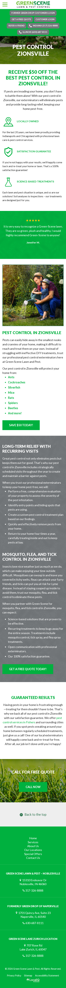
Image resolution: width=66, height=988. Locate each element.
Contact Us (33, 858)
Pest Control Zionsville (33, 50)
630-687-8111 (34, 923)
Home (33, 838)
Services (33, 842)
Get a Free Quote (21, 19)
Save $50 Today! (21, 425)
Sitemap (28, 975)
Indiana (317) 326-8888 (45, 25)
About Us (33, 846)
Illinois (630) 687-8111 (35, 32)
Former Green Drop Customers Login (33, 13)
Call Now (33, 787)
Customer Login (45, 19)
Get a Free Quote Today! (27, 669)
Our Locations (33, 850)
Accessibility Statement (47, 975)
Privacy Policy (14, 975)
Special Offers (33, 854)
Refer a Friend (16, 25)
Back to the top (35, 814)
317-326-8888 (34, 890)
